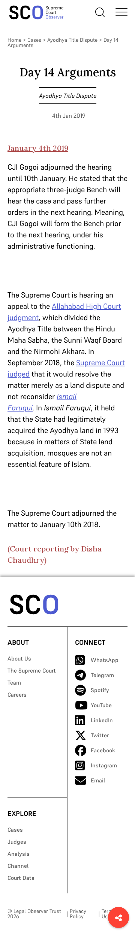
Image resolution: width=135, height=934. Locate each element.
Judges (17, 841)
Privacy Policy (78, 913)
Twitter (100, 735)
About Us (19, 658)
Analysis (19, 853)
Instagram (104, 765)
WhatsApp (104, 660)
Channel (18, 865)
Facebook (103, 750)
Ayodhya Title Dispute (72, 39)
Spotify (100, 690)
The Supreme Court (32, 670)
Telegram (102, 675)
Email (98, 780)
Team (14, 682)
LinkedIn (102, 720)
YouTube (101, 705)
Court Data (21, 877)
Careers (17, 694)
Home (14, 39)
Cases (34, 39)
